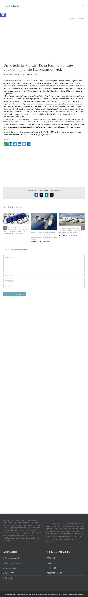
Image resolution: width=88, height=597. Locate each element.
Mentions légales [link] (11, 568)
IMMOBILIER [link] (51, 568)
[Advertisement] (44, 47)
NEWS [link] (35, 74)
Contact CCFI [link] (9, 573)
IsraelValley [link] (24, 594)
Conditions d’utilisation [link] (13, 563)
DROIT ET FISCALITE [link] (54, 573)
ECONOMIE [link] (51, 558)
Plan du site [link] (9, 578)
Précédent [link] (71, 19)
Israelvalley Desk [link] (11, 74)
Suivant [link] (80, 19)
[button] (5, 228)
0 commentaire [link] (18, 234)
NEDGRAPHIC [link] (66, 594)
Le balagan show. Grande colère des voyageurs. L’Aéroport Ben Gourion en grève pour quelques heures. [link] (71, 230)
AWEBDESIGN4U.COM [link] (54, 594)
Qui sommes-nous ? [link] (12, 558)
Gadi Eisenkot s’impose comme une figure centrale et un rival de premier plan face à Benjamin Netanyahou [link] (15, 229)
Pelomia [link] (80, 594)
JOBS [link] (49, 563)
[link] (3, 14)
